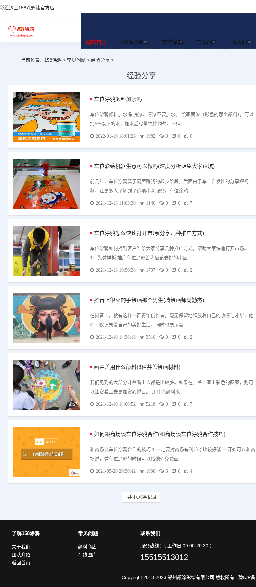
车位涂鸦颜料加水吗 (118, 99)
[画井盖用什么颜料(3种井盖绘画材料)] (46, 384)
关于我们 (21, 546)
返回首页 (21, 562)
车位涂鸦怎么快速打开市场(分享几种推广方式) (149, 233)
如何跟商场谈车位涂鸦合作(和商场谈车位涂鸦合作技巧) (159, 434)
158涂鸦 (21, 30)
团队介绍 (21, 554)
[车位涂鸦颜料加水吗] (46, 116)
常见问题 (76, 60)
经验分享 (100, 60)
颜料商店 (87, 546)
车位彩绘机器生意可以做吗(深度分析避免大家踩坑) (154, 166)
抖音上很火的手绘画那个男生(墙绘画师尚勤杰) (149, 300)
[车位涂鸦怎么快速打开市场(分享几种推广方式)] (46, 250)
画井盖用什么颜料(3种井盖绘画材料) (137, 367)
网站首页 (96, 42)
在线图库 (87, 554)
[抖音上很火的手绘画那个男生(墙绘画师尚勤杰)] (46, 317)
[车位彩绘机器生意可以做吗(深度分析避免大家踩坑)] (46, 183)
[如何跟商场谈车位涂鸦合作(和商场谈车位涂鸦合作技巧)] (46, 451)
